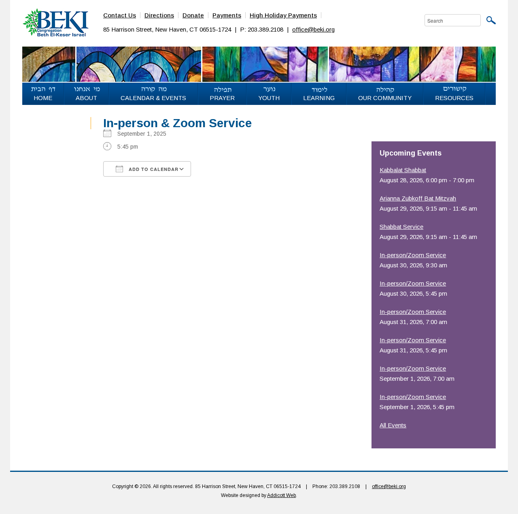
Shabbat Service (401, 226)
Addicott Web (281, 495)
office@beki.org (313, 29)
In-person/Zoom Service (413, 255)
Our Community (385, 97)
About (86, 97)
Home (43, 97)
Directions (159, 15)
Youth (269, 97)
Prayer (222, 97)
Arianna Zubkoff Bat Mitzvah (418, 198)
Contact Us (119, 15)
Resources (454, 97)
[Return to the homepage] (55, 22)
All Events (393, 425)
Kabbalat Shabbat (403, 169)
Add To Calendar (152, 169)
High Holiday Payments (283, 15)
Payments (226, 15)
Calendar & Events (153, 97)
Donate (193, 15)
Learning (319, 97)
